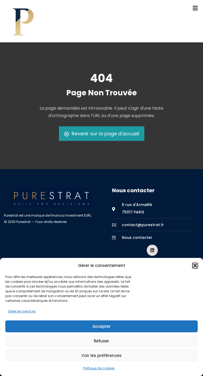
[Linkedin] (152, 250)
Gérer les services (22, 311)
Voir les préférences (101, 355)
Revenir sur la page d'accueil (105, 133)
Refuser (101, 341)
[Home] (51, 197)
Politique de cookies (99, 368)
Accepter (102, 326)
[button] (195, 265)
